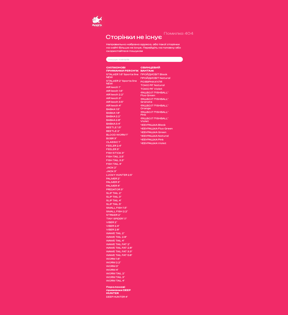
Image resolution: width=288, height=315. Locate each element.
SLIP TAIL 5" (113, 204)
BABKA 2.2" (113, 116)
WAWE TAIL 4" (115, 240)
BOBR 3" (111, 138)
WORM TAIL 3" (115, 277)
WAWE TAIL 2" (115, 233)
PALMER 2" (113, 178)
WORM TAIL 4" (115, 280)
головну (169, 47)
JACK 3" (111, 171)
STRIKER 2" (113, 215)
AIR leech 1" (113, 87)
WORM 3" (112, 266)
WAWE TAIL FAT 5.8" (119, 255)
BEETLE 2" (113, 131)
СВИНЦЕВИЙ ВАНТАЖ (150, 69)
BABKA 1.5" (113, 109)
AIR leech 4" (113, 105)
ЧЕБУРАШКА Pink (152, 139)
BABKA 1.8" (113, 113)
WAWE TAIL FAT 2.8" (119, 247)
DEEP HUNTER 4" (117, 296)
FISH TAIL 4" (114, 164)
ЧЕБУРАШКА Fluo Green (156, 128)
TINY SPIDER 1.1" (116, 218)
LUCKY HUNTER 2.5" (119, 175)
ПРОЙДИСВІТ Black (153, 74)
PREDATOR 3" (114, 189)
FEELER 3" (112, 149)
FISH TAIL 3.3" (115, 160)
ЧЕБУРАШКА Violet (153, 143)
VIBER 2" (111, 222)
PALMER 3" (113, 182)
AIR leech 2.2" (115, 94)
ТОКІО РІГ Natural (152, 85)
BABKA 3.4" (113, 123)
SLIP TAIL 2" (114, 193)
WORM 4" (112, 269)
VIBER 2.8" (113, 229)
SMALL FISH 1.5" (116, 207)
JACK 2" (111, 167)
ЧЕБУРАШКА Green (153, 132)
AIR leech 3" (113, 98)
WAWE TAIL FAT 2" (118, 244)
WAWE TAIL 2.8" (116, 237)
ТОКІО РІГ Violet (151, 89)
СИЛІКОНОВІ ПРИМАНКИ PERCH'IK (122, 69)
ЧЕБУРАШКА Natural (154, 136)
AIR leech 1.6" (114, 91)
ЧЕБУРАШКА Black (153, 125)
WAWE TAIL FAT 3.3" (119, 251)
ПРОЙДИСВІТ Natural (155, 78)
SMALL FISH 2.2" (117, 211)
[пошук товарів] (180, 59)
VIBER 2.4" (112, 226)
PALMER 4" (113, 185)
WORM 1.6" (113, 258)
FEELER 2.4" (114, 145)
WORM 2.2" (113, 262)
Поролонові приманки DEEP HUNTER (118, 289)
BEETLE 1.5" (113, 127)
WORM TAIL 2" (115, 273)
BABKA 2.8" (113, 120)
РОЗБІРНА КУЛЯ (151, 81)
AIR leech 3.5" (115, 102)
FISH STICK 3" (115, 153)
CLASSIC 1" (113, 142)
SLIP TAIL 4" (113, 200)
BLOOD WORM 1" (117, 134)
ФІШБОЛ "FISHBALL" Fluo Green (154, 94)
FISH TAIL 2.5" (115, 156)
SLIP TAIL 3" (114, 196)
